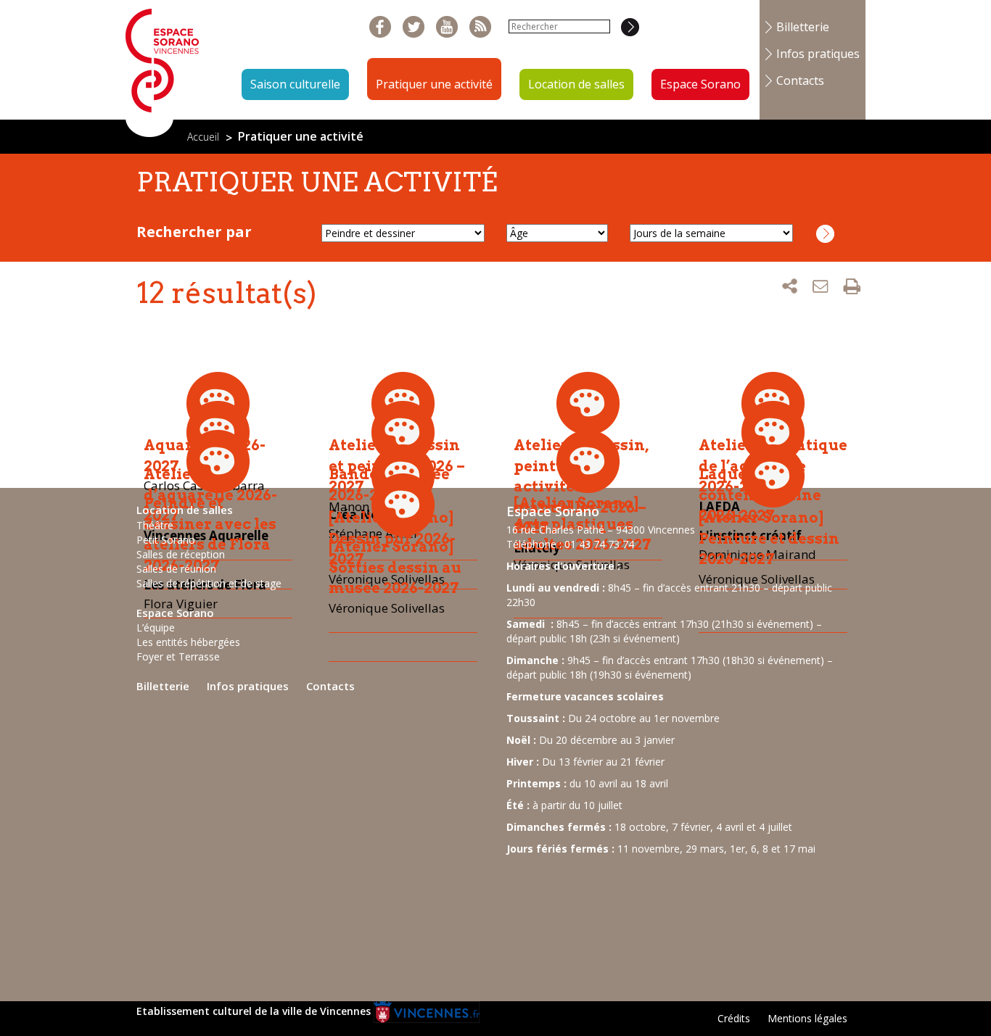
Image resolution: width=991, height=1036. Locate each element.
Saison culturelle (295, 84)
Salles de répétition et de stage (208, 583)
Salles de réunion (176, 569)
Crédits (733, 1018)
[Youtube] (447, 27)
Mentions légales (807, 1018)
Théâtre (154, 525)
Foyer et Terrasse (178, 656)
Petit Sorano (165, 540)
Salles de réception (180, 554)
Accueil (203, 137)
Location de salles (576, 84)
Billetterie (802, 27)
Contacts (800, 80)
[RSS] (480, 27)
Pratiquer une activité (434, 84)
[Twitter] (414, 27)
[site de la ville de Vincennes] (427, 1011)
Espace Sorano (700, 84)
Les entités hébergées (188, 642)
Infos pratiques (818, 54)
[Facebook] (380, 27)
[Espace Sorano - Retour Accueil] (163, 67)
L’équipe (155, 627)
